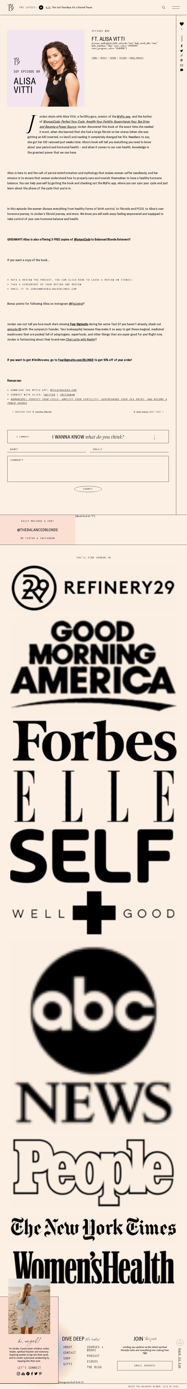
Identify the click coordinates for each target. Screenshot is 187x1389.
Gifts (67, 1364)
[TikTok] (28, 1373)
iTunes (94, 58)
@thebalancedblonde (37, 529)
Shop (66, 1358)
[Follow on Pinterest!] (40, 1373)
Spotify (103, 58)
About (67, 1347)
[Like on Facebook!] (32, 1373)
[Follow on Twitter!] (36, 1373)
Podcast (93, 1356)
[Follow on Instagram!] (18, 1373)
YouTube (113, 58)
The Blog (94, 1367)
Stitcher (123, 58)
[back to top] (179, 1342)
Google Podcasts (136, 58)
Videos (92, 1361)
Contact (69, 1353)
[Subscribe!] (23, 1373)
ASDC (175, 1386)
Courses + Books (95, 1348)
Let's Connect (29, 1367)
